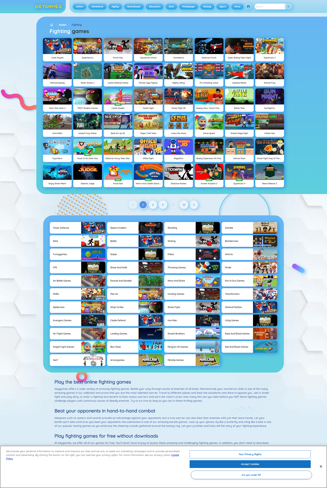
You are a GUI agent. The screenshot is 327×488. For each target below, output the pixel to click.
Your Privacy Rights (250, 454)
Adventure (97, 6)
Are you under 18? (251, 474)
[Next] (194, 205)
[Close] (321, 466)
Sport (223, 6)
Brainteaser (133, 6)
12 (184, 204)
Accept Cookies (250, 464)
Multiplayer (188, 6)
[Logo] (48, 6)
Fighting (77, 24)
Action (79, 6)
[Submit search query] (288, 6)
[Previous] (133, 205)
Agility (115, 6)
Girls (171, 6)
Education (154, 6)
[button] (248, 7)
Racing (207, 6)
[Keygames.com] (52, 25)
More (237, 6)
